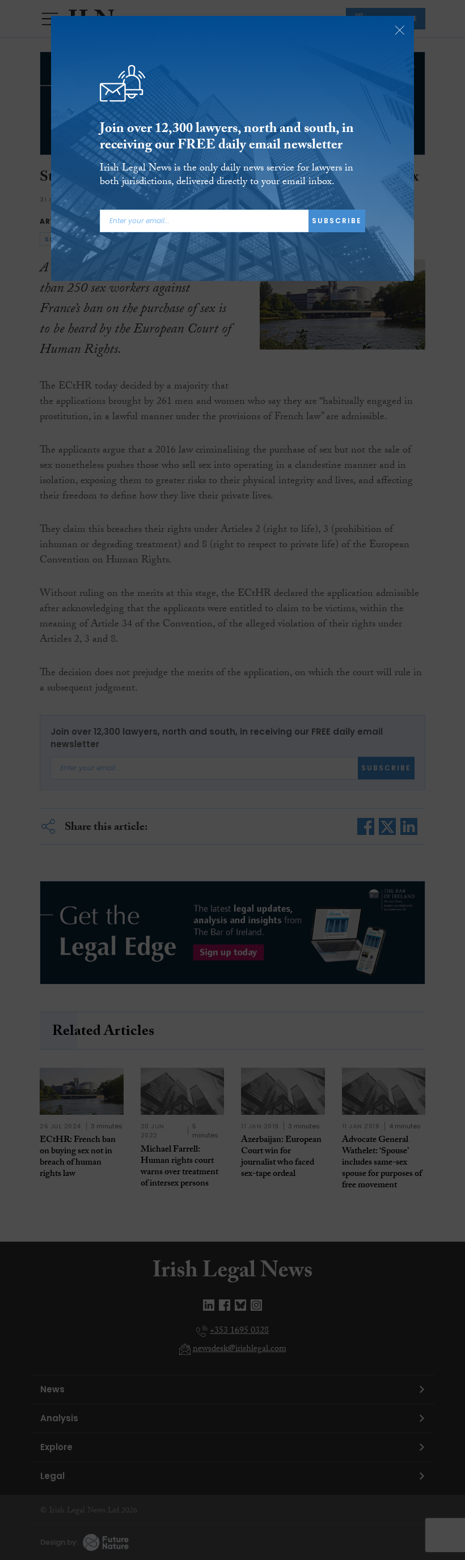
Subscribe (337, 220)
